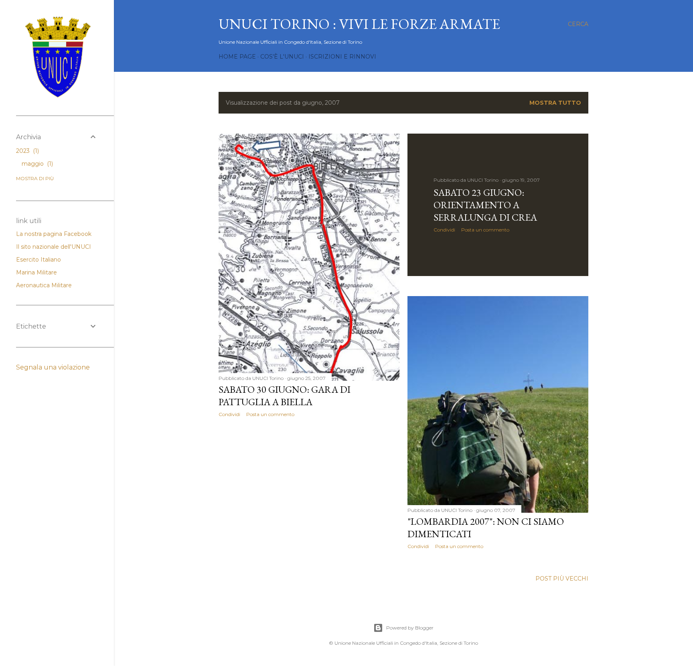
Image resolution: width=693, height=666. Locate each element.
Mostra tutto (555, 102)
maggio (36, 163)
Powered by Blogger (410, 628)
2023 (26, 150)
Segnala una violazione (53, 367)
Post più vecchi (561, 578)
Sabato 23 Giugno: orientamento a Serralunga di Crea (485, 204)
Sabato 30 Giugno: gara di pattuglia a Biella (285, 395)
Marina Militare (36, 272)
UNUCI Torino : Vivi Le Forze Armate (359, 23)
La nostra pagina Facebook (53, 234)
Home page (237, 56)
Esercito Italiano (38, 259)
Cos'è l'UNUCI (282, 56)
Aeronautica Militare (44, 285)
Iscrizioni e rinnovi (342, 56)
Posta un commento (270, 414)
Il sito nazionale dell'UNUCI (53, 246)
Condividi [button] (229, 414)
